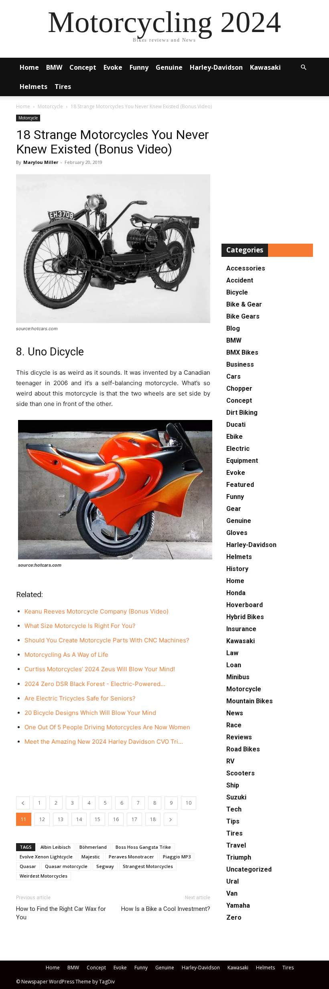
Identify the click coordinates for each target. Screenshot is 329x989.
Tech (234, 809)
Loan (233, 665)
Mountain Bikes (249, 701)
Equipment (242, 460)
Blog (233, 328)
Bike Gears (243, 316)
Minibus (238, 677)
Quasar (28, 866)
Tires (63, 86)
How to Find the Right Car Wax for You (61, 913)
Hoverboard (244, 605)
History (237, 569)
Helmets (33, 86)
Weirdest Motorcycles (43, 876)
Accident (239, 280)
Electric (238, 448)
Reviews (239, 737)
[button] (303, 67)
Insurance (241, 629)
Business (240, 364)
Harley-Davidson (216, 67)
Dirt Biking (242, 412)
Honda (236, 593)
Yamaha (238, 905)
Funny (139, 67)
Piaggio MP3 (177, 857)
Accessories (245, 268)
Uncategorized (249, 869)
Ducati (236, 424)
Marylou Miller (40, 162)
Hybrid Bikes (245, 617)
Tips (233, 821)
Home (29, 67)
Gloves (237, 533)
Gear (233, 509)
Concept (82, 67)
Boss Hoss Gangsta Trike (143, 847)
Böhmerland (93, 847)
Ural (232, 881)
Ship (232, 785)
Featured (240, 484)
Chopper (239, 388)
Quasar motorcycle (66, 866)
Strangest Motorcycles (148, 866)
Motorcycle (50, 106)
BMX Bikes (242, 352)
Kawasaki (265, 67)
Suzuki (236, 797)
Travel (236, 845)
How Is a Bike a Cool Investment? (165, 908)
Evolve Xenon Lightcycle (46, 857)
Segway (105, 866)
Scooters (240, 773)
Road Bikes (243, 749)
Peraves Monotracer (131, 857)
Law (232, 653)
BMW (54, 67)
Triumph (238, 857)
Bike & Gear (244, 304)
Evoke (113, 67)
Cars (233, 376)
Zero (234, 917)
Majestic (90, 857)
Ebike (234, 436)
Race (234, 725)
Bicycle (237, 292)
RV (230, 761)
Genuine (169, 67)
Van (232, 893)
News (234, 713)
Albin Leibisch (56, 847)
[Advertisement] (113, 769)
